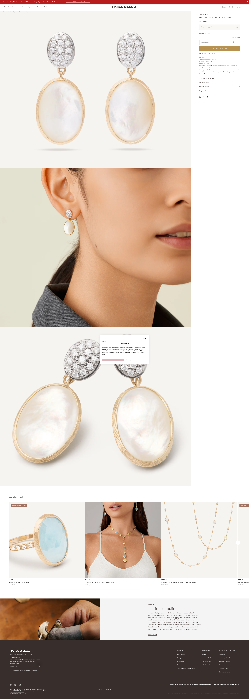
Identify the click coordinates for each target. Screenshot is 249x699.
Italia (99, 689)
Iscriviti (224, 691)
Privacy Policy (170, 693)
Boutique (179, 658)
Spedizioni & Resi (204, 82)
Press (178, 665)
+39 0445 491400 (15, 657)
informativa (227, 684)
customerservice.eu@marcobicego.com (21, 654)
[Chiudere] (244, 662)
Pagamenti (202, 91)
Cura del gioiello (204, 86)
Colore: (201, 33)
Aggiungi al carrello (220, 48)
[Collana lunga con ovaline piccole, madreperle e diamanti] (199, 540)
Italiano (107, 689)
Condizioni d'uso (198, 693)
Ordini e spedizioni (224, 658)
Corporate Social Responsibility (186, 668)
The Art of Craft (206, 658)
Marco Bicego (181, 654)
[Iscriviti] (39, 666)
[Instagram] (15, 684)
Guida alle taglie (236, 37)
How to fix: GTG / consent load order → (78, 2)
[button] (238, 542)
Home (5, 11)
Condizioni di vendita (187, 693)
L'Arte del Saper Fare (28, 7)
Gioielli (204, 654)
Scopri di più (152, 634)
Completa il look (16, 497)
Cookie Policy (177, 693)
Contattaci (202, 53)
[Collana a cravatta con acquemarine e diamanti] (123, 540)
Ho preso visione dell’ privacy (222, 684)
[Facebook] (11, 684)
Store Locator (212, 53)
